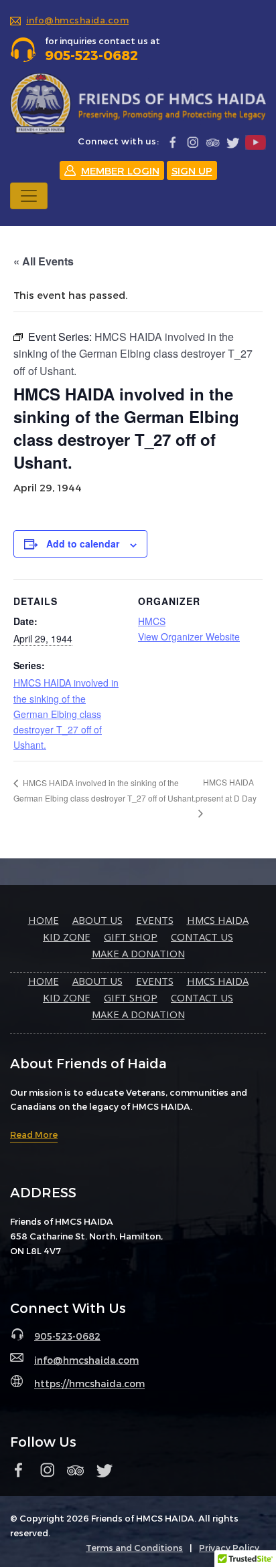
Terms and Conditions (134, 1547)
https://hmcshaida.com (89, 1384)
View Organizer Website (189, 636)
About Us (97, 920)
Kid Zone (66, 936)
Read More (34, 1134)
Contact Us (202, 936)
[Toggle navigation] (29, 196)
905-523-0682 (67, 1336)
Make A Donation (138, 953)
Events (155, 920)
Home (43, 920)
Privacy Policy (229, 1547)
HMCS (151, 621)
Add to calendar (82, 543)
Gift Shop (130, 936)
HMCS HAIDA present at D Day (226, 790)
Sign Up (191, 170)
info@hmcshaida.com (77, 20)
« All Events (43, 261)
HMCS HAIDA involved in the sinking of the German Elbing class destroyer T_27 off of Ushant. (66, 713)
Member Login (120, 170)
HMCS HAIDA (218, 920)
